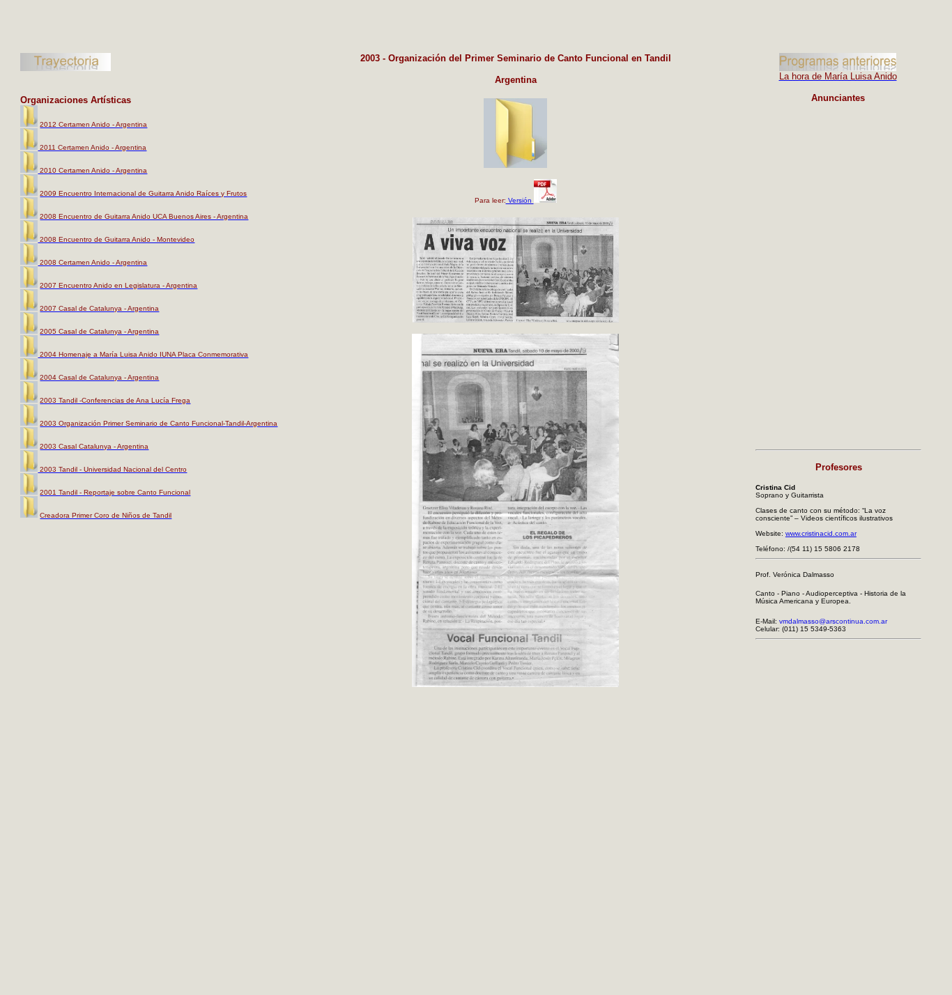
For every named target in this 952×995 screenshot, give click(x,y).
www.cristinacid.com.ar (821, 533)
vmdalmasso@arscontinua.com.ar (833, 621)
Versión (520, 200)
